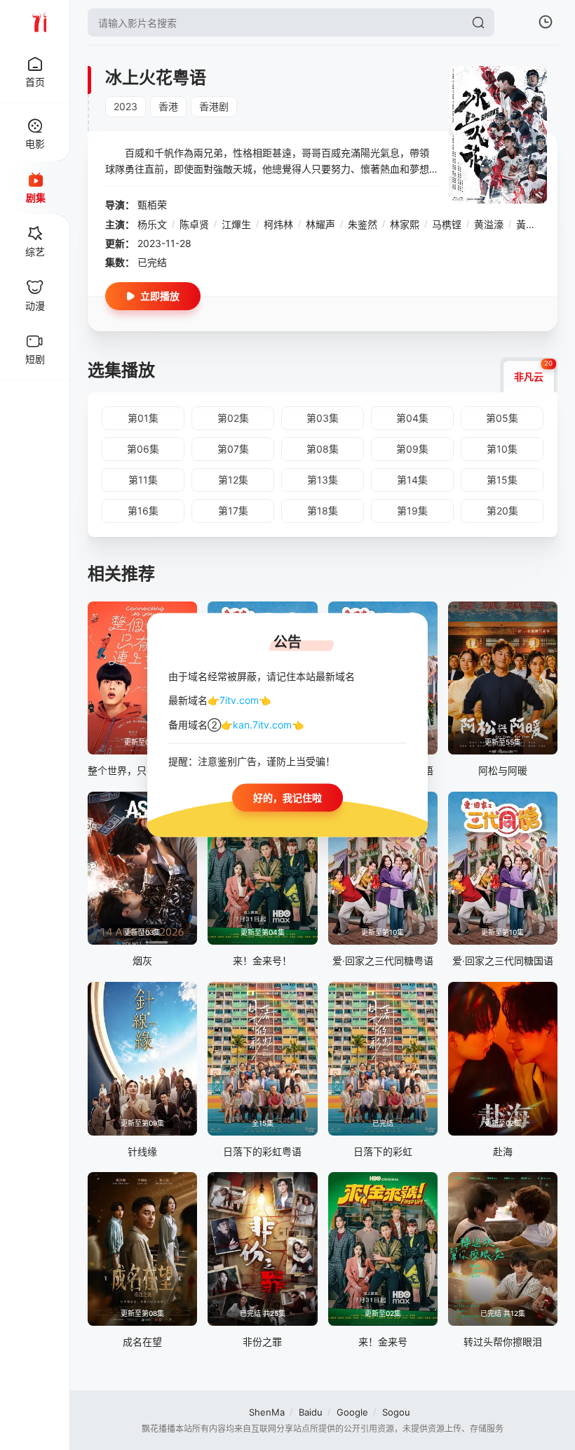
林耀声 (320, 224)
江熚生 (236, 224)
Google (352, 1412)
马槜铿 (446, 224)
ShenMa (267, 1412)
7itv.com (239, 700)
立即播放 (160, 296)
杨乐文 (152, 224)
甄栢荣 (152, 205)
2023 (125, 106)
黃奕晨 (531, 224)
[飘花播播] (35, 22)
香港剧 (214, 106)
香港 (168, 106)
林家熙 (404, 224)
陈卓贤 (194, 224)
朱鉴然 (362, 224)
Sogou (396, 1412)
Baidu (311, 1412)
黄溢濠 (488, 224)
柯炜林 (278, 224)
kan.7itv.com (262, 724)
